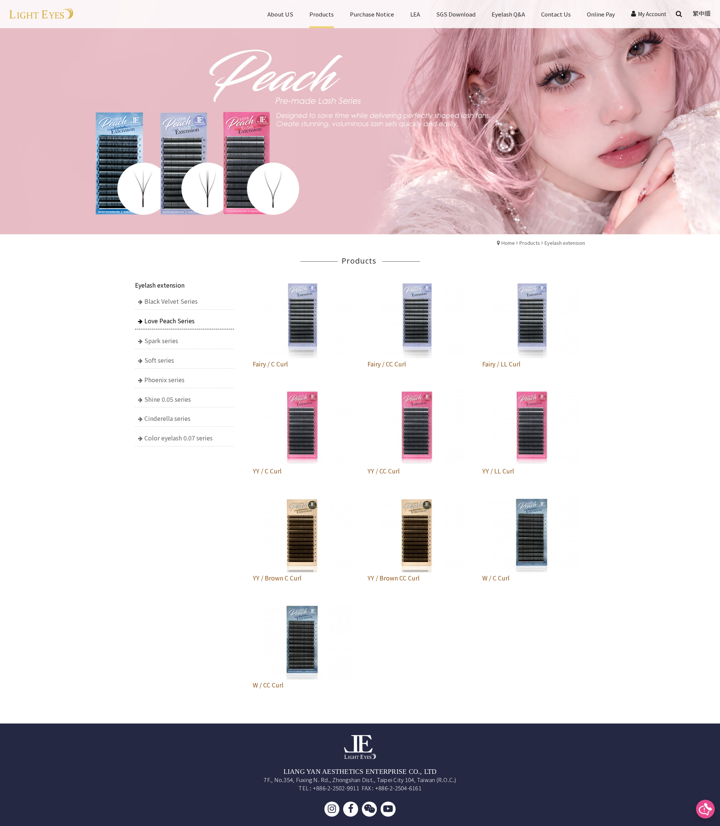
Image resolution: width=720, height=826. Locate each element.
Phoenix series (164, 379)
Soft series (159, 360)
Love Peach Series (169, 320)
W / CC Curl (268, 684)
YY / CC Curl (384, 470)
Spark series (161, 340)
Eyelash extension (564, 242)
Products (529, 242)
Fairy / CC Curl (387, 363)
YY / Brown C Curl (277, 577)
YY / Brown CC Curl (394, 577)
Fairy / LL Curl (501, 363)
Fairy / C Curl (270, 363)
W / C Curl (496, 577)
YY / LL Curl (498, 470)
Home (508, 242)
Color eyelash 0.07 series (178, 437)
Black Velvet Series (171, 301)
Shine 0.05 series (167, 399)
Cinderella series (167, 418)
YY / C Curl (267, 470)
